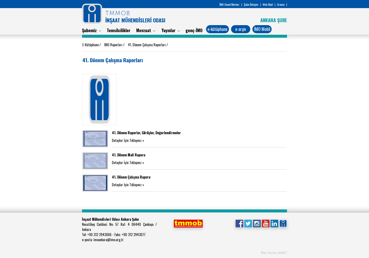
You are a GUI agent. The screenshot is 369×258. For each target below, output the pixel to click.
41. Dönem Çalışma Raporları (147, 44)
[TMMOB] (188, 223)
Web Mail (268, 4)
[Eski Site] (283, 223)
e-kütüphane (217, 29)
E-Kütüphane (91, 44)
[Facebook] (239, 223)
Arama (280, 4)
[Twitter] (248, 223)
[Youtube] (265, 223)
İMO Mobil (262, 29)
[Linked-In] (274, 223)
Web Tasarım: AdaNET (274, 252)
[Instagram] (257, 223)
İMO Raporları (113, 44)
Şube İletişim (251, 4)
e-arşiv (240, 29)
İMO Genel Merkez (229, 4)
